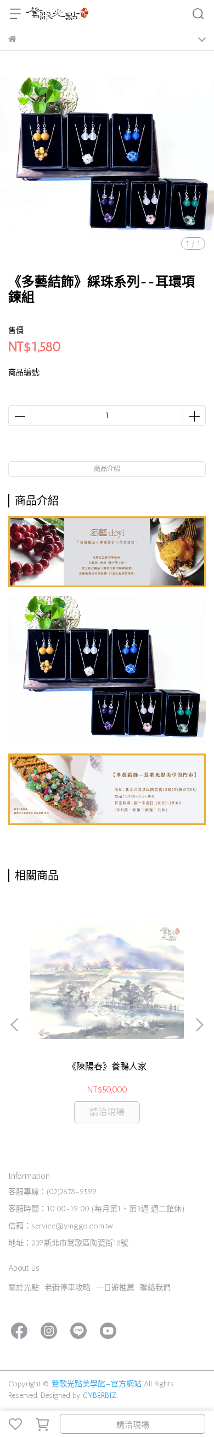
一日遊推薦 (115, 1287)
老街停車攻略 (67, 1287)
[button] (199, 1024)
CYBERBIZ (99, 1395)
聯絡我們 (155, 1287)
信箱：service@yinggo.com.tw (60, 1226)
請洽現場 (132, 1425)
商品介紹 (107, 469)
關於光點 (23, 1287)
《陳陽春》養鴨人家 (107, 1066)
